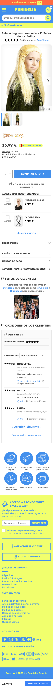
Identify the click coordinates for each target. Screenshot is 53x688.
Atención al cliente (29, 546)
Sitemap (6, 619)
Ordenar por (11, 355)
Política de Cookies (12, 609)
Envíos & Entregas (12, 578)
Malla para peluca (34, 199)
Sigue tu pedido (28, 556)
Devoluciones (9, 584)
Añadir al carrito (38, 683)
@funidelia (42, 287)
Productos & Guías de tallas (17, 581)
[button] (48, 81)
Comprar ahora (32, 173)
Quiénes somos (10, 621)
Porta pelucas (32, 216)
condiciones (12, 533)
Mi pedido (7, 575)
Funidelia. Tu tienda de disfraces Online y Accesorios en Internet (25, 9)
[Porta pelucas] (18, 221)
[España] (5, 640)
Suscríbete (39, 523)
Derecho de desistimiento (16, 613)
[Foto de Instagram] (26, 307)
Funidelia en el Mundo (14, 600)
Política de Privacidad (14, 606)
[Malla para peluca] (18, 204)
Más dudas (8, 587)
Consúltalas (43, 40)
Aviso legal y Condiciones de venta (21, 603)
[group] (6, 119)
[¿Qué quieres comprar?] (4, 10)
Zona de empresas (12, 615)
